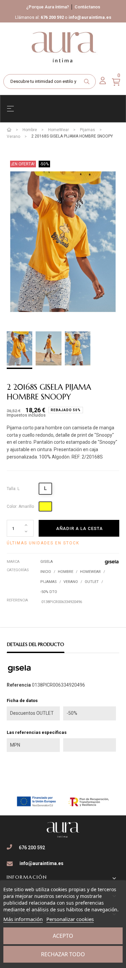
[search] (86, 81)
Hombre (65, 572)
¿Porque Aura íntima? (47, 6)
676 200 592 (52, 17)
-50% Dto (48, 592)
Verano (71, 582)
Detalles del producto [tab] (35, 644)
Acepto (63, 935)
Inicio (45, 572)
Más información (23, 919)
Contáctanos (87, 6)
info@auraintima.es (90, 17)
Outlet (92, 582)
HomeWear (90, 572)
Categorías (18, 570)
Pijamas (48, 582)
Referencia (17, 600)
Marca (13, 561)
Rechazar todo (63, 954)
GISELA (46, 561)
